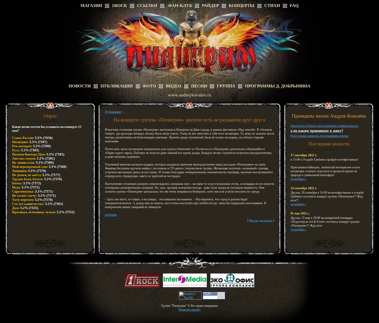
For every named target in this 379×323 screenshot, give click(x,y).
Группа (226, 86)
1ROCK (119, 5)
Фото (149, 86)
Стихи (272, 5)
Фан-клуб (180, 5)
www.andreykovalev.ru (189, 94)
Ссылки (147, 5)
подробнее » (298, 179)
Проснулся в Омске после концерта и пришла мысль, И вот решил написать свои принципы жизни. (325, 131)
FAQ (294, 5)
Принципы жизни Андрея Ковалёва (329, 116)
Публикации (117, 86)
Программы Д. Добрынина (277, 86)
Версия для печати (260, 220)
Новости (80, 86)
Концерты (241, 5)
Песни (199, 86)
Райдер (210, 5)
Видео (173, 86)
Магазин (91, 5)
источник (111, 215)
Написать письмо (190, 309)
